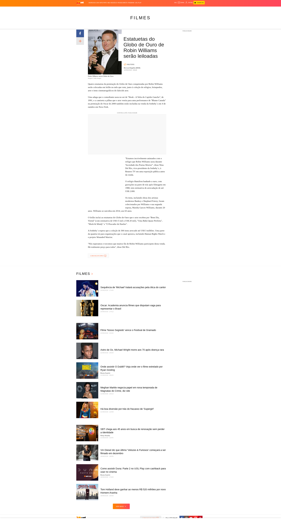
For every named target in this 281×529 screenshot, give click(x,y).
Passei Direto (122, 3)
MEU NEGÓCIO (112, 3)
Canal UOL (172, 9)
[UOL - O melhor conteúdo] (80, 2)
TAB (183, 9)
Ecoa (166, 9)
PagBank (131, 3)
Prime (187, 9)
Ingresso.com (94, 3)
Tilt (162, 9)
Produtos (80, 9)
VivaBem (157, 9)
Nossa (179, 9)
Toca (192, 9)
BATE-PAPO (103, 3)
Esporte (136, 9)
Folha (129, 9)
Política (108, 9)
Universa (150, 9)
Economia (123, 9)
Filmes (140, 17)
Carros (115, 9)
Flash (87, 9)
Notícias (101, 9)
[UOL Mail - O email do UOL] (181, 2)
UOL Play (138, 3)
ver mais (120, 506)
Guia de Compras (202, 9)
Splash (143, 9)
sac (175, 2)
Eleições (94, 9)
